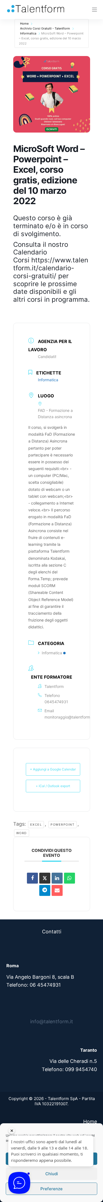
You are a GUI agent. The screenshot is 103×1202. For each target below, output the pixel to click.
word (21, 833)
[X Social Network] (44, 878)
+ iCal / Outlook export (53, 786)
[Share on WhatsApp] (69, 878)
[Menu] (94, 9)
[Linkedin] (57, 878)
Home (24, 23)
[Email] (57, 890)
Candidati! (47, 356)
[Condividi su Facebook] (32, 878)
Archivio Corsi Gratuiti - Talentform (45, 28)
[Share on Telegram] (44, 890)
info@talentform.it (51, 1021)
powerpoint (62, 824)
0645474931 (56, 701)
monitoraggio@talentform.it (68, 717)
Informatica (28, 33)
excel (36, 824)
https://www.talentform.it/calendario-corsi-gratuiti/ (50, 268)
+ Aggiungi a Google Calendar (53, 769)
